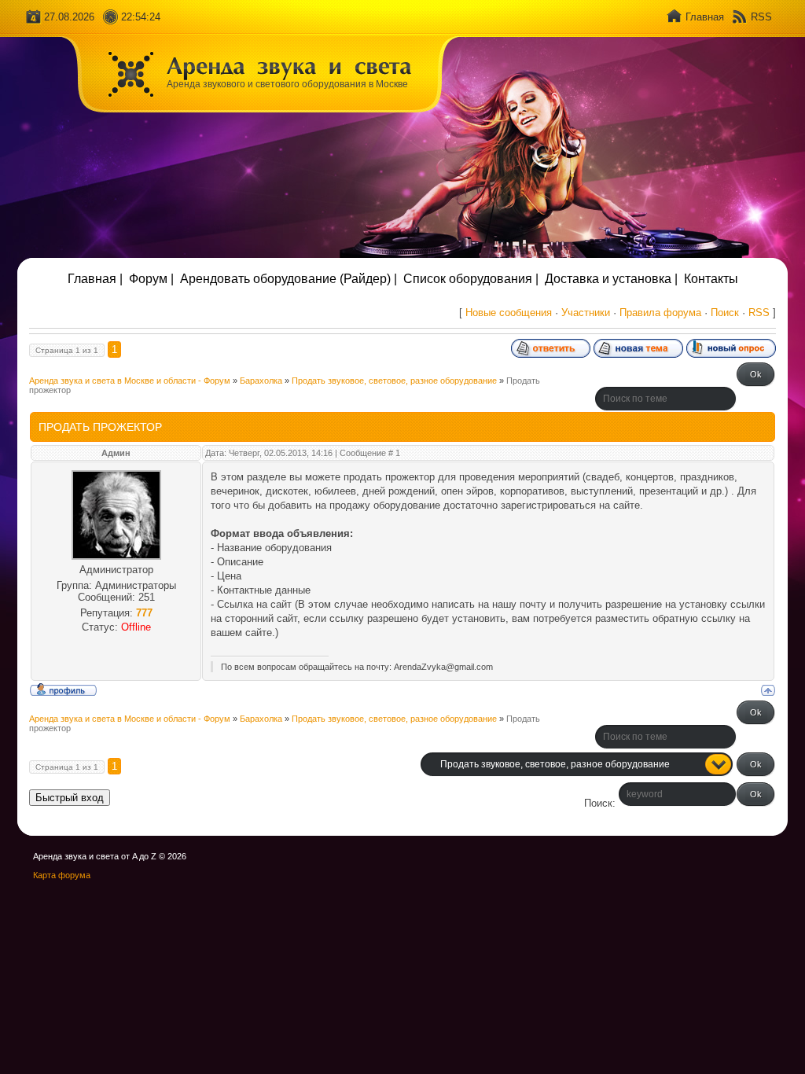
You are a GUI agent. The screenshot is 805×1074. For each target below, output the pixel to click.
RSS (761, 17)
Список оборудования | (471, 278)
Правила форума (660, 312)
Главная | (95, 278)
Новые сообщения (508, 312)
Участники (585, 312)
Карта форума (61, 875)
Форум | (151, 278)
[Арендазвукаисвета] (289, 65)
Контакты (711, 278)
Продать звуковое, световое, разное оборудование (394, 380)
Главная (705, 17)
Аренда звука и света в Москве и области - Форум (129, 380)
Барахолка (261, 380)
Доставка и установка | (611, 278)
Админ (115, 453)
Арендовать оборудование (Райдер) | (288, 278)
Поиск (725, 312)
